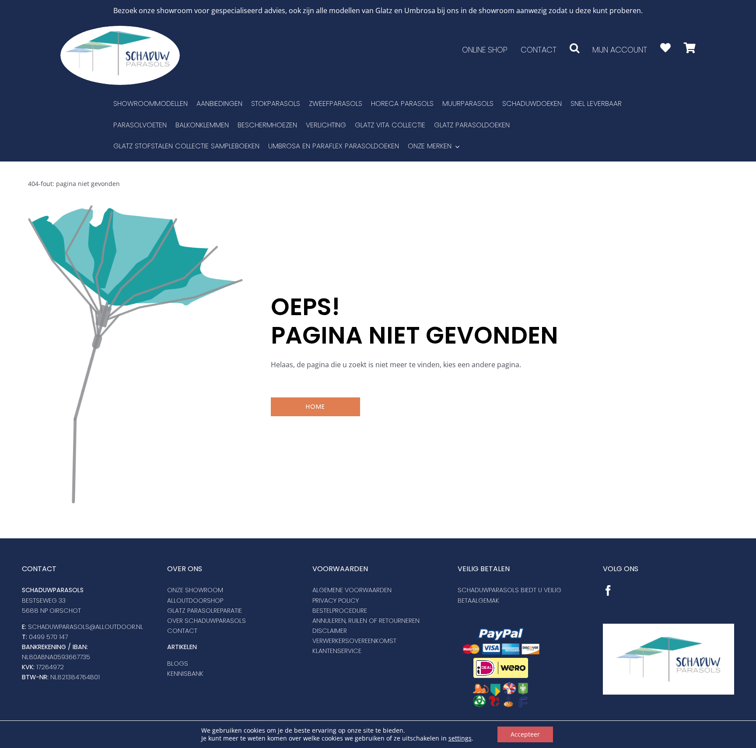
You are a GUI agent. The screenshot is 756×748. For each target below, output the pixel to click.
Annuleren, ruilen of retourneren (366, 620)
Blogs (177, 663)
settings (460, 738)
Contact (182, 630)
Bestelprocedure (339, 610)
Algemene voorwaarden (352, 590)
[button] (574, 48)
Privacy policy (335, 600)
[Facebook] (608, 590)
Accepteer (525, 734)
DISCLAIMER (329, 630)
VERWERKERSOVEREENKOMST (354, 640)
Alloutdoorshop (195, 600)
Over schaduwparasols (206, 620)
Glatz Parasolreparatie (204, 610)
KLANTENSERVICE (336, 650)
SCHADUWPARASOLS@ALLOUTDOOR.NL (85, 626)
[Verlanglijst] (665, 48)
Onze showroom (195, 590)
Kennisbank (185, 673)
